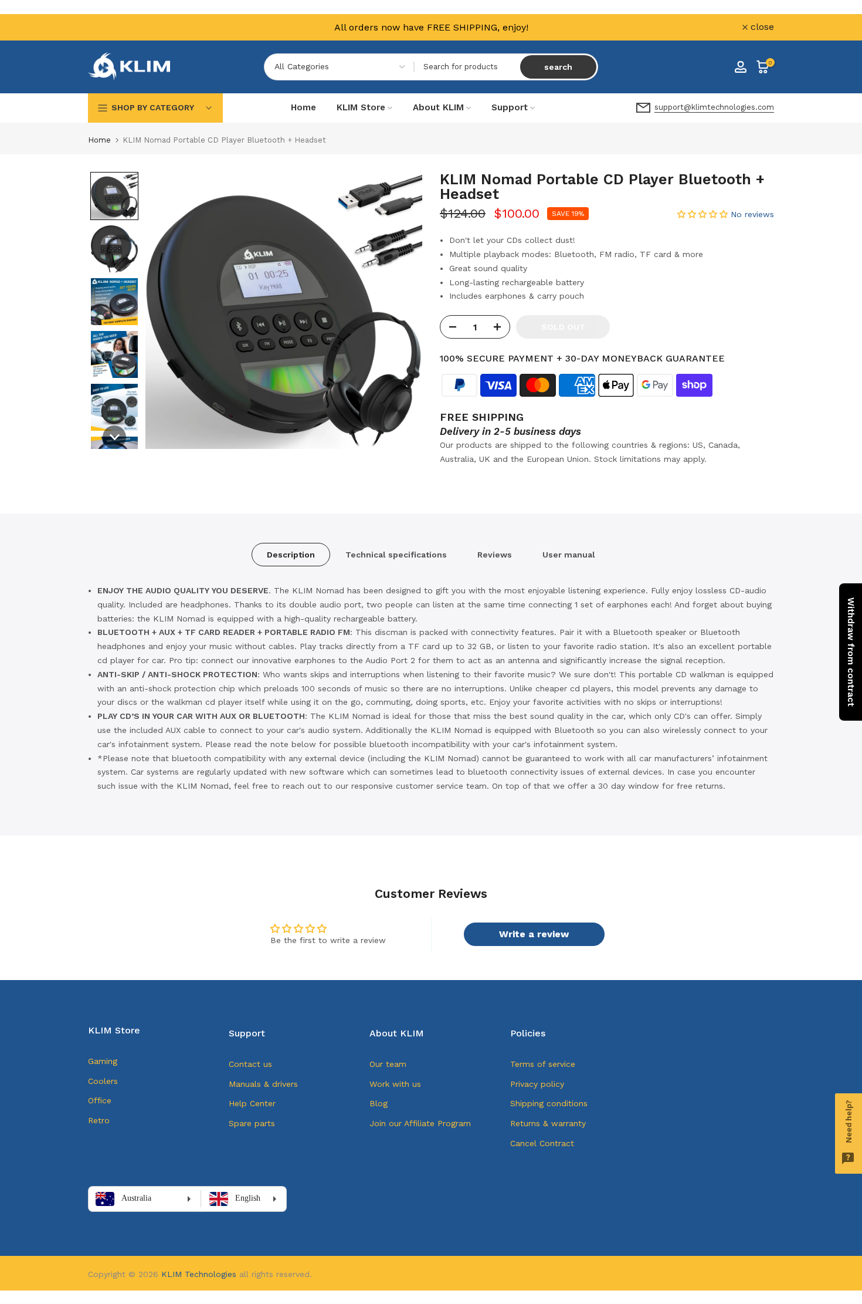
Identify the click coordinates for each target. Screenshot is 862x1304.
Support (509, 107)
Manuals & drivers (263, 1084)
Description (291, 554)
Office (99, 1100)
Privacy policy (537, 1084)
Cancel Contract (542, 1143)
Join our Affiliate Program (420, 1123)
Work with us (395, 1084)
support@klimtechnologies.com (714, 107)
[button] (114, 196)
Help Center (252, 1103)
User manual (568, 554)
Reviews (494, 554)
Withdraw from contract (851, 652)
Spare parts (252, 1123)
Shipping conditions (549, 1103)
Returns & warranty (548, 1123)
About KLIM (438, 107)
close (106, 27)
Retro (99, 1120)
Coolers (103, 1081)
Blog (378, 1103)
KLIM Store (361, 107)
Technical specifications (396, 554)
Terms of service (542, 1064)
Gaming (102, 1061)
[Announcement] (431, 27)
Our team (387, 1064)
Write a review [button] (534, 934)
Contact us (250, 1064)
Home (303, 107)
